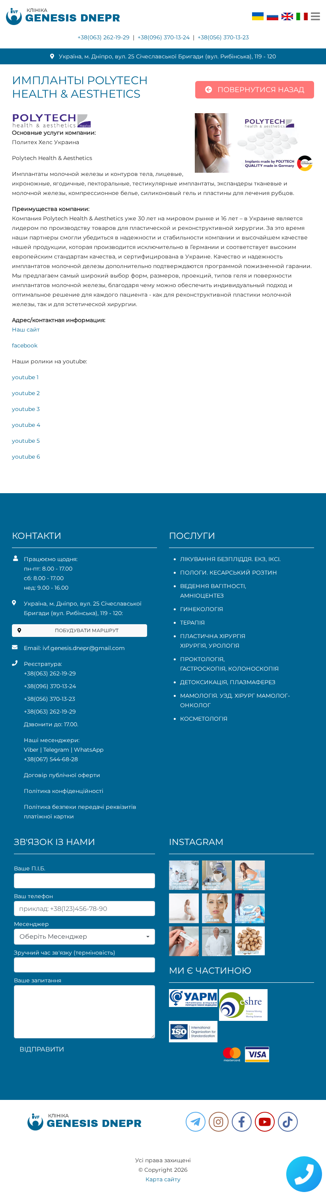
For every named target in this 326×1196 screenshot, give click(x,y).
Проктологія (201, 659)
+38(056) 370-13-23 (223, 37)
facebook (24, 345)
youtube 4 (26, 424)
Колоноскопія (253, 668)
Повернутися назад (259, 89)
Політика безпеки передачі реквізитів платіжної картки (80, 811)
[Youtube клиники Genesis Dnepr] (265, 1122)
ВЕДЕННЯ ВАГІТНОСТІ (212, 586)
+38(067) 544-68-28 (51, 759)
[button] (242, 1122)
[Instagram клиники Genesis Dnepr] (219, 1122)
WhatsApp (88, 749)
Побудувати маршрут (86, 630)
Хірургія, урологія (209, 645)
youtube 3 (26, 409)
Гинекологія (201, 609)
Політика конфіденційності (63, 791)
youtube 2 (26, 393)
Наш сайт (26, 329)
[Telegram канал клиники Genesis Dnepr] (196, 1122)
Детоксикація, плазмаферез (228, 682)
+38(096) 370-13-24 (164, 37)
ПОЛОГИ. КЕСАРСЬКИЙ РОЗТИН (228, 572)
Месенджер (31, 924)
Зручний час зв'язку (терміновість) (64, 952)
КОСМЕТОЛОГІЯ (203, 718)
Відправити (41, 1049)
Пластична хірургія (212, 636)
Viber (31, 749)
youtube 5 (26, 440)
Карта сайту (163, 1179)
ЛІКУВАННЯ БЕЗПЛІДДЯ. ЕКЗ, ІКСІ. (230, 559)
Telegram (56, 749)
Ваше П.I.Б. (29, 868)
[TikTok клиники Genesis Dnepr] (288, 1122)
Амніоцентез (202, 595)
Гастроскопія (202, 668)
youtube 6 (26, 456)
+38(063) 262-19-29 (104, 37)
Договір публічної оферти (62, 775)
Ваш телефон (33, 896)
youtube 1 (25, 377)
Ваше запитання (37, 980)
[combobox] (84, 936)
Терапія (192, 622)
